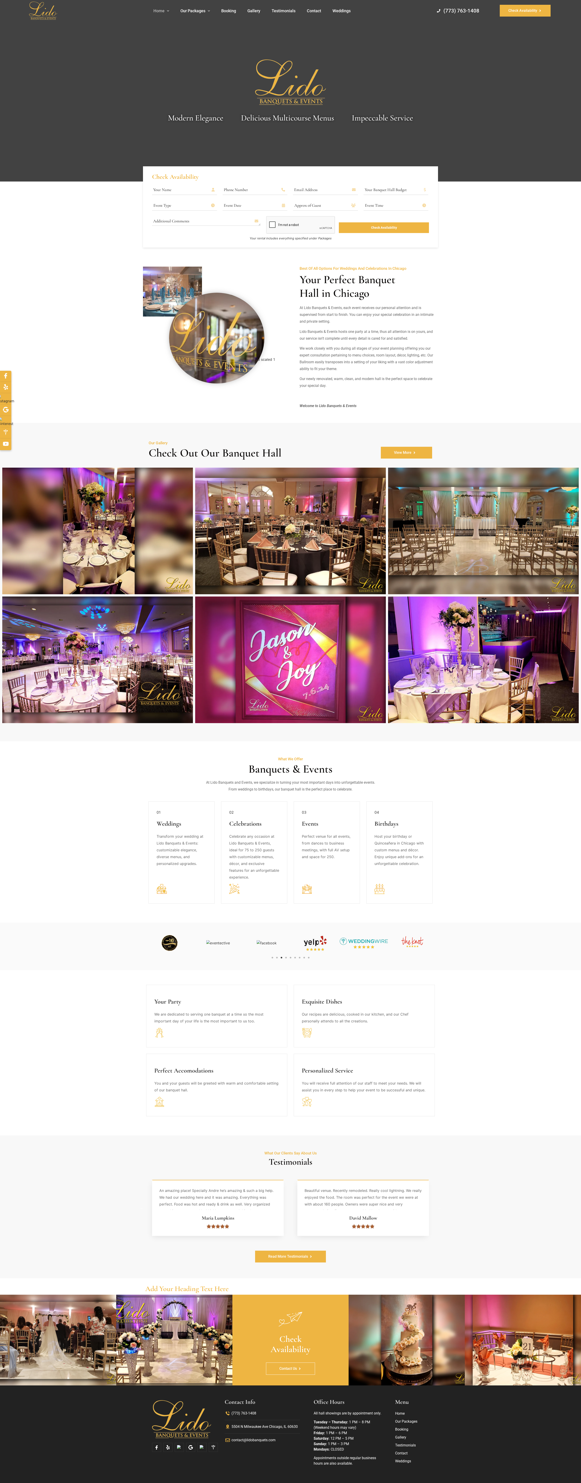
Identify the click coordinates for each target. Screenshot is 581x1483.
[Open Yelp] (168, 1447)
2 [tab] (277, 957)
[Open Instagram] (179, 1447)
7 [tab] (299, 957)
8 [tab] (304, 957)
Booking (228, 10)
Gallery (253, 10)
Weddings (341, 10)
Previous (142, 1208)
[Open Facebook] (156, 1447)
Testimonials (283, 10)
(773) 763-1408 (461, 11)
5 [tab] (290, 957)
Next (439, 1208)
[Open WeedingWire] (213, 1447)
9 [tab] (308, 957)
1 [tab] (272, 957)
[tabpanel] (169, 943)
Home (159, 10)
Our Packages (192, 10)
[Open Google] (190, 1447)
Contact (314, 10)
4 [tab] (286, 957)
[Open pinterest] (202, 1447)
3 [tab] (281, 957)
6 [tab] (295, 957)
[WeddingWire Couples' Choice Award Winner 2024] (412, 942)
